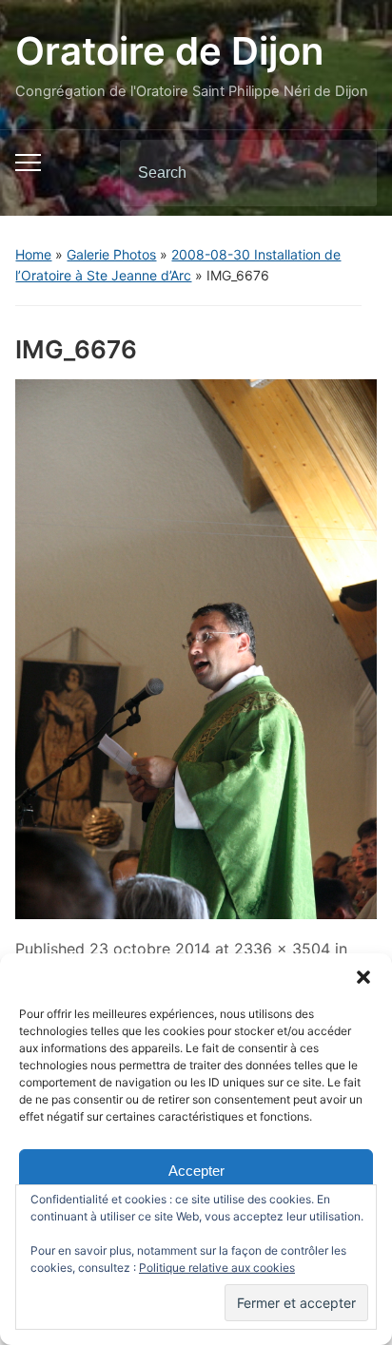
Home (33, 254)
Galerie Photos (111, 254)
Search (346, 173)
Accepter (196, 1170)
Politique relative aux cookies (217, 1267)
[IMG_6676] (195, 647)
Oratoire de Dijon (169, 51)
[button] (363, 977)
